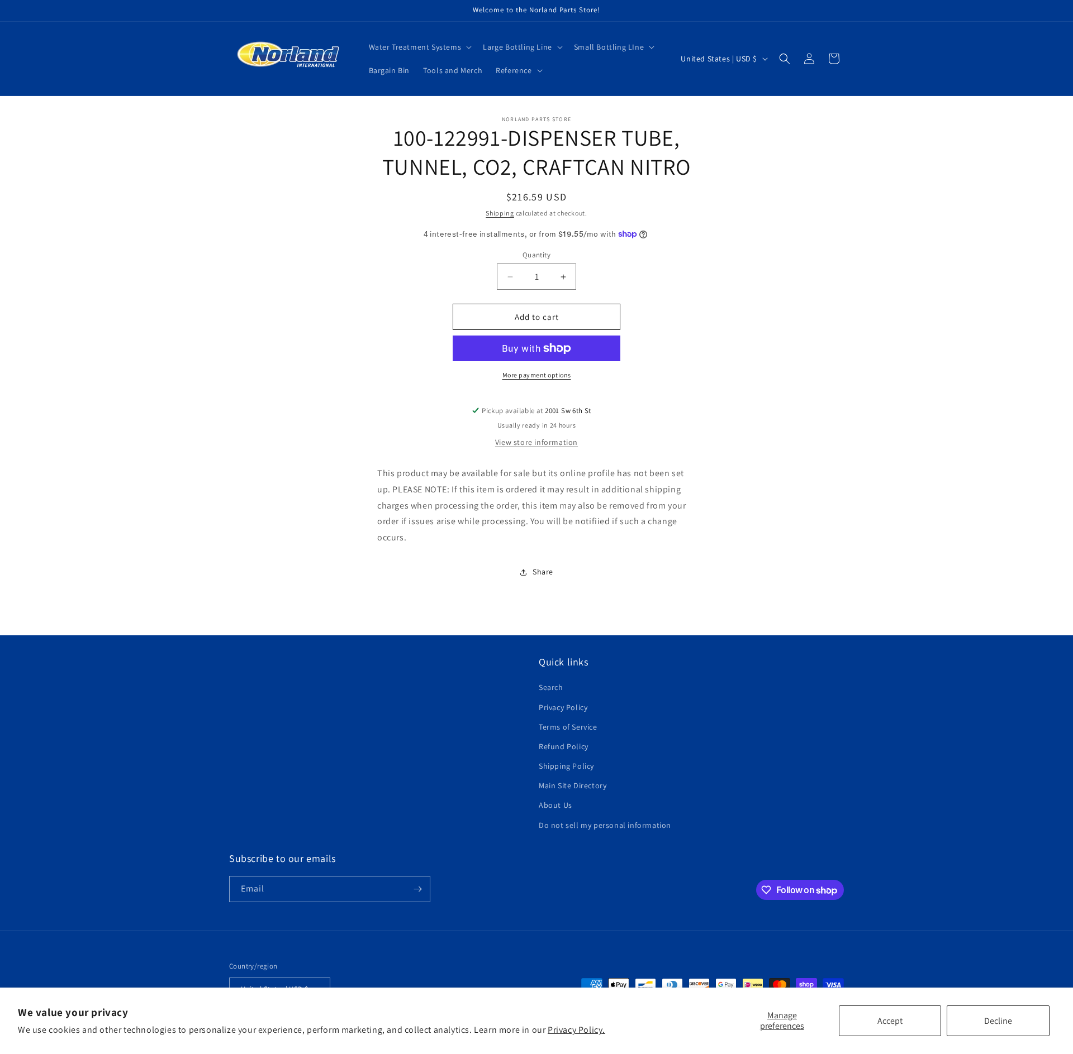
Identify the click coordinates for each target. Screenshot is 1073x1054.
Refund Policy (563, 746)
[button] (419, 47)
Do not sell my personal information (605, 825)
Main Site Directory (572, 785)
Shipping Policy (566, 766)
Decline (998, 1021)
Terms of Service (568, 727)
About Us (555, 805)
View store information (536, 442)
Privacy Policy (563, 707)
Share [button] (543, 572)
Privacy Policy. (576, 1030)
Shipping (500, 213)
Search (551, 687)
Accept (890, 1021)
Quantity (536, 255)
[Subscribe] (417, 889)
